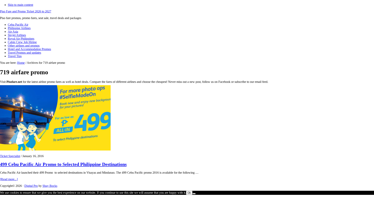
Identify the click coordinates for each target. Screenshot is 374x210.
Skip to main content (20, 4)
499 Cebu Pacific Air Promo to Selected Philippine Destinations (63, 164)
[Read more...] (9, 179)
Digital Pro (31, 185)
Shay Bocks (49, 185)
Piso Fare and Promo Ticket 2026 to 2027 (25, 11)
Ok (189, 192)
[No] (194, 193)
